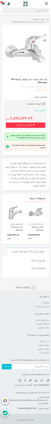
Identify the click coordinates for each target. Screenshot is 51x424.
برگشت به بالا (23, 287)
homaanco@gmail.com (27, 408)
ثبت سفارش (44, 341)
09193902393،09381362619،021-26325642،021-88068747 (28, 402)
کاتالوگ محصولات (42, 324)
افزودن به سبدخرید (24, 125)
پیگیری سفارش (43, 349)
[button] (5, 3)
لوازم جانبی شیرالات (42, 306)
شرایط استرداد (44, 353)
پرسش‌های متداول (42, 320)
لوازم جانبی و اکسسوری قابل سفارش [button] (28, 251)
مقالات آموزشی (43, 328)
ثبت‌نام (7, 366)
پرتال (18, 420)
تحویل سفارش (43, 345)
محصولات (45, 303)
